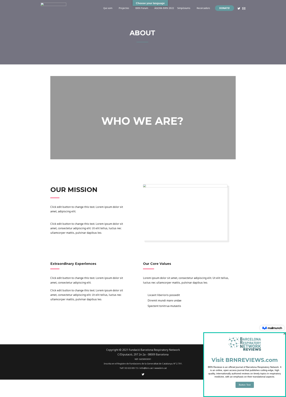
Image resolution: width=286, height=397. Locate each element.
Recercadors (203, 8)
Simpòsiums (183, 8)
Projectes (124, 8)
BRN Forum (141, 8)
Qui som (107, 8)
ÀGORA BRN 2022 (164, 8)
